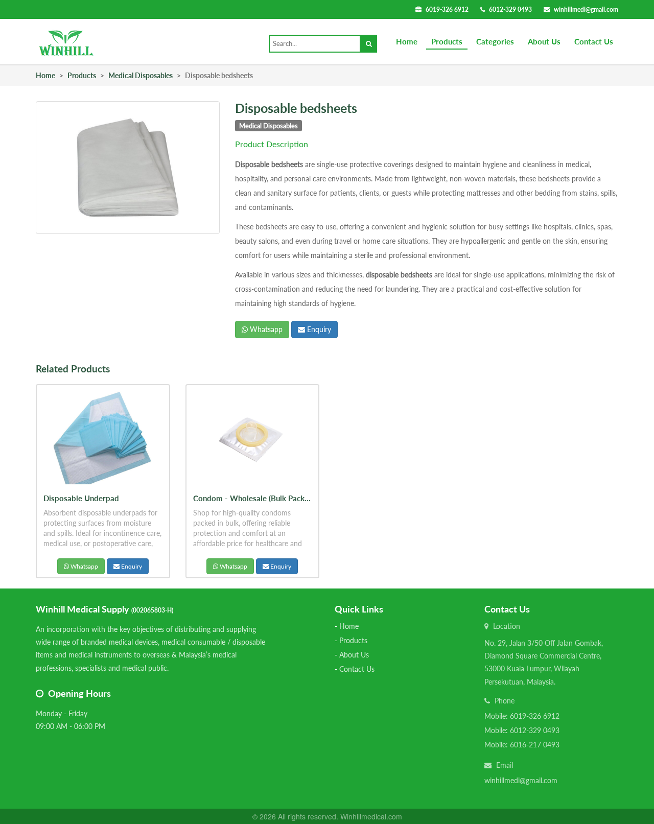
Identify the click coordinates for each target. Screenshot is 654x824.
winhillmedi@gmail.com (586, 9)
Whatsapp (265, 329)
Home (406, 41)
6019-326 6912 (447, 9)
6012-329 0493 (510, 9)
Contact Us (593, 41)
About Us (544, 41)
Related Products (73, 368)
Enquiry (318, 329)
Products (446, 41)
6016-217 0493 (534, 744)
